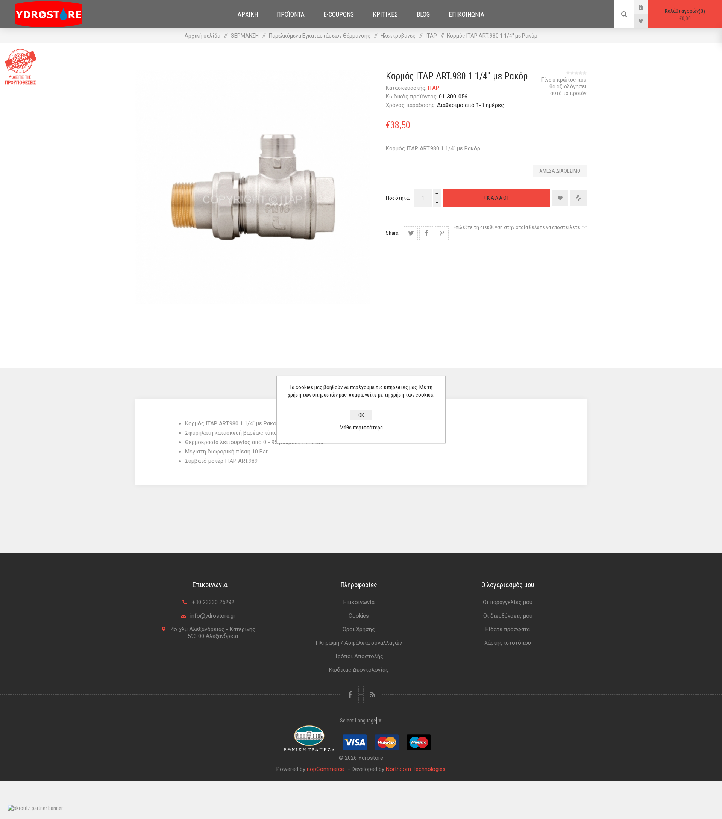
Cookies (359, 615)
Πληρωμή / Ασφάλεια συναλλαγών (358, 642)
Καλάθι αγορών (684, 15)
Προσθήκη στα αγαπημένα (560, 198)
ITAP (433, 88)
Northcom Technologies (416, 769)
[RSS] (372, 694)
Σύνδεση (646, 7)
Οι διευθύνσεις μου (507, 615)
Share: (392, 233)
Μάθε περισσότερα (361, 427)
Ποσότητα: (398, 198)
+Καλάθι (496, 198)
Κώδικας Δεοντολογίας (358, 669)
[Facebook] (350, 694)
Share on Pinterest (442, 233)
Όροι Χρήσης (359, 629)
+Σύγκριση (578, 198)
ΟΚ (361, 415)
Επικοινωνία (359, 602)
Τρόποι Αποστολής (359, 656)
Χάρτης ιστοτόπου (507, 642)
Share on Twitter (411, 233)
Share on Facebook (426, 233)
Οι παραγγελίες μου (507, 602)
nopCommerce (325, 769)
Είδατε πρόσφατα (507, 629)
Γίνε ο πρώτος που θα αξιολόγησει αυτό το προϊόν (564, 86)
